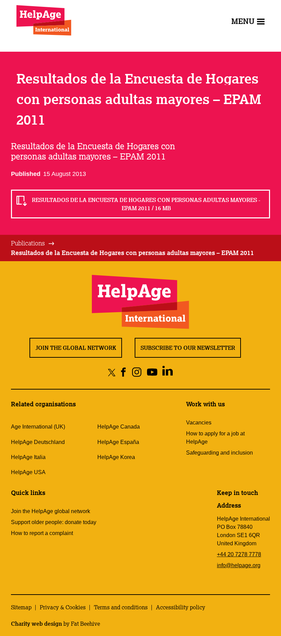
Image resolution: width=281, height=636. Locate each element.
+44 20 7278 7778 (239, 554)
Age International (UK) (38, 427)
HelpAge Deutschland (38, 442)
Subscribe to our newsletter (187, 348)
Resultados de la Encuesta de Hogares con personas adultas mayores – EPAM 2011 (132, 253)
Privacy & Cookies (63, 607)
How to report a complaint (42, 533)
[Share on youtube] (152, 372)
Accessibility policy (180, 607)
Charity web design (36, 623)
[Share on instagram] (137, 372)
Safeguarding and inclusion (219, 453)
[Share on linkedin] (167, 372)
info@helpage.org (238, 565)
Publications (28, 243)
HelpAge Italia (28, 457)
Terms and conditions (121, 607)
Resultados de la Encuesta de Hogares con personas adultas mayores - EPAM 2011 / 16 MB (146, 204)
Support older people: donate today (53, 522)
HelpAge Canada (118, 427)
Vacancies (198, 422)
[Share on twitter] (112, 372)
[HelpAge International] (43, 20)
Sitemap (21, 607)
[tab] (33, 243)
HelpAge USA (28, 472)
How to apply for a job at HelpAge (215, 438)
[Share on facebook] (123, 372)
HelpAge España (118, 442)
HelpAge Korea (116, 457)
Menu (243, 21)
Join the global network (75, 348)
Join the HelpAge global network (50, 511)
